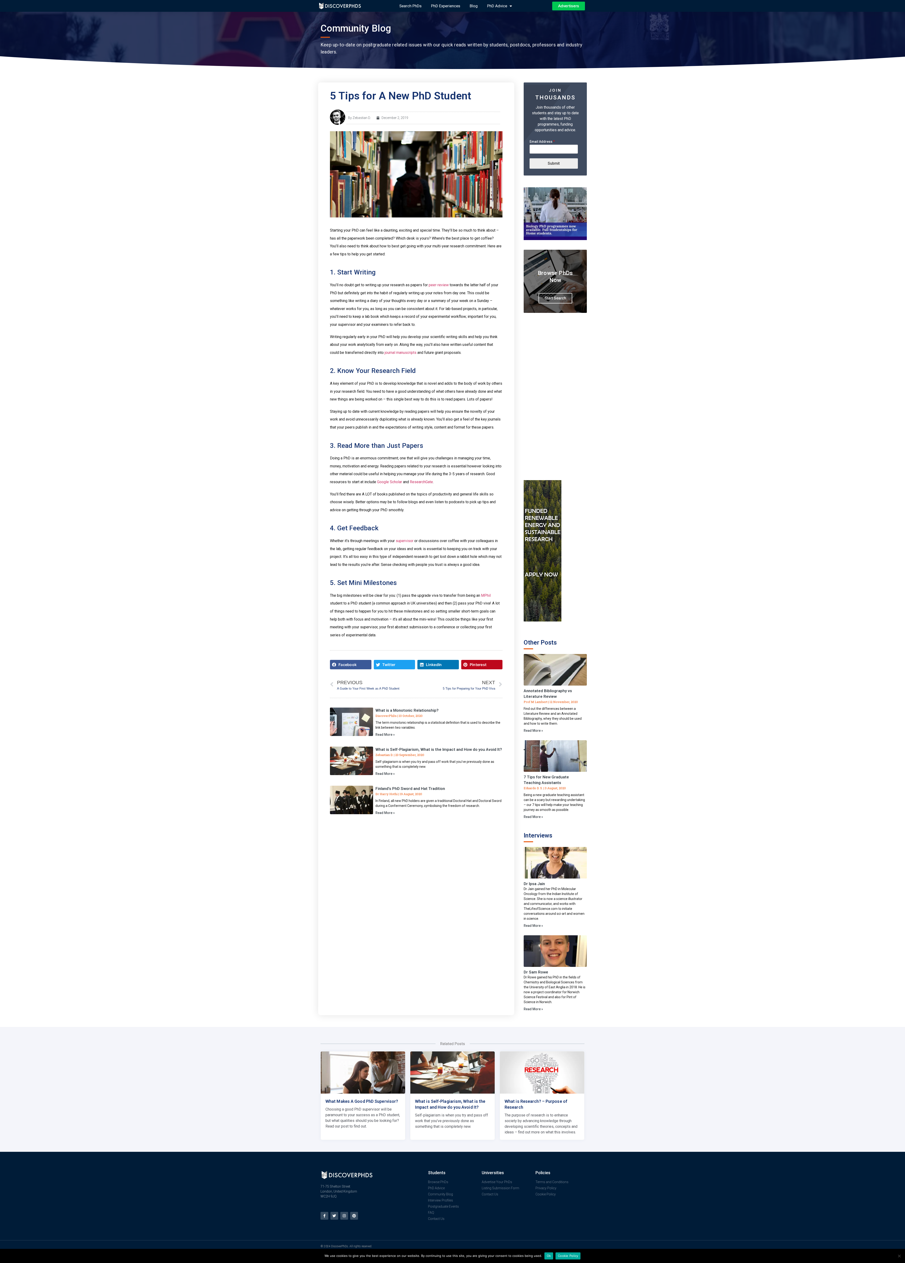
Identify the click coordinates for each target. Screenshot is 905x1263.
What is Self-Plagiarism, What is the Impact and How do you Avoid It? (438, 749)
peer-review (439, 285)
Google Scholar (389, 482)
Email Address (542, 141)
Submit (554, 163)
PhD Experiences (445, 6)
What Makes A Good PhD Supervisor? (361, 1101)
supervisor (404, 541)
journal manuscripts (400, 352)
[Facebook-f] (324, 1216)
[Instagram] (344, 1216)
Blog (474, 6)
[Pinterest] (354, 1216)
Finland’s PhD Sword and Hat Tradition (410, 788)
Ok (549, 1256)
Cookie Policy (568, 1256)
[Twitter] (334, 1216)
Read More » (385, 734)
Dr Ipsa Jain (534, 883)
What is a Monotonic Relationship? (407, 710)
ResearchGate (421, 482)
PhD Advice (497, 6)
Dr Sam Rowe (536, 972)
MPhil (486, 595)
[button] (350, 664)
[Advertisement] (555, 404)
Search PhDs (410, 6)
